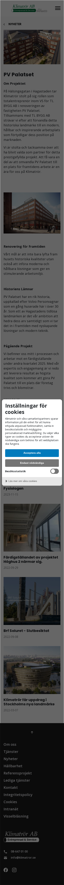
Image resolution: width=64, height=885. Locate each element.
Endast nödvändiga (32, 462)
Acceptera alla (32, 452)
